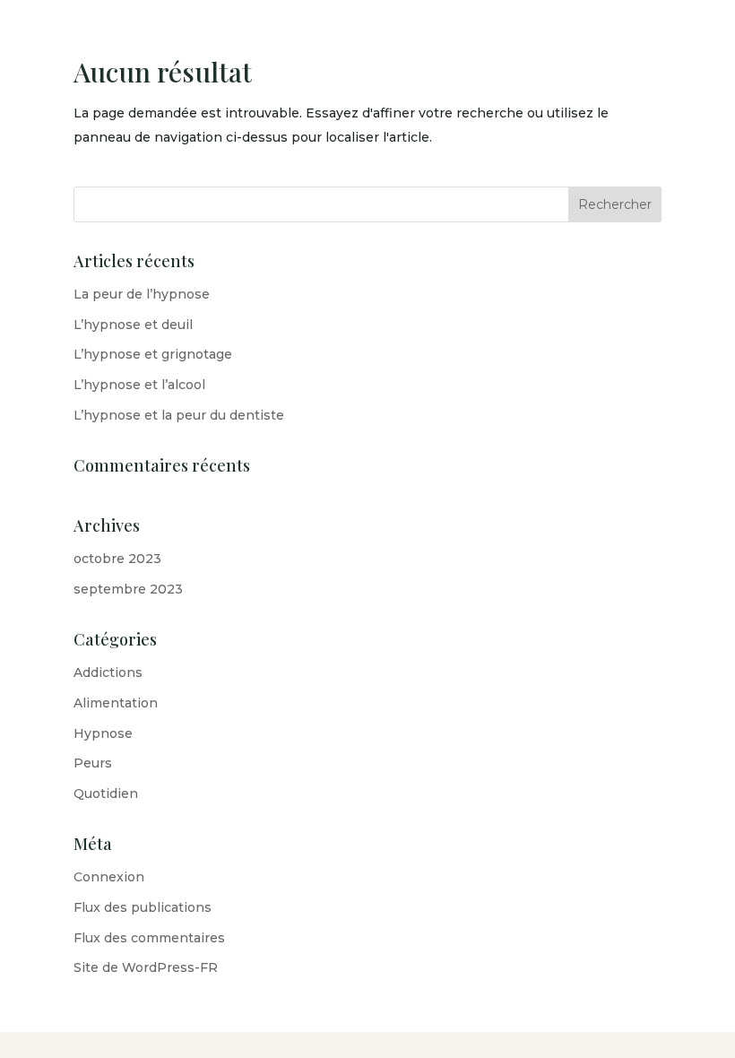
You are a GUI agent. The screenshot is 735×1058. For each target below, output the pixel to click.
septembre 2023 (128, 589)
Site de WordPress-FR (146, 967)
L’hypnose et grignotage (153, 354)
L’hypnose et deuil (133, 325)
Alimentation (116, 703)
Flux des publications (143, 907)
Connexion (109, 877)
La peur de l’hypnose (142, 294)
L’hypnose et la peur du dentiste (179, 415)
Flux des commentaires (149, 938)
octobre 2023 (117, 559)
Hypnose (103, 733)
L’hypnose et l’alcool (139, 385)
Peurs (93, 763)
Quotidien (106, 793)
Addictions (108, 672)
